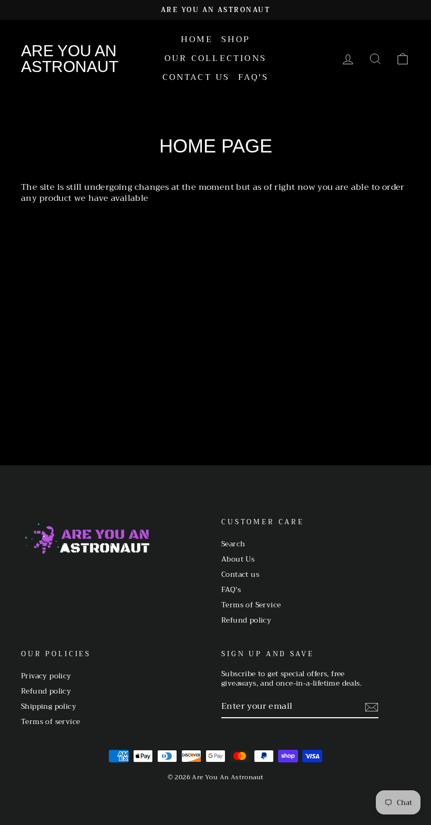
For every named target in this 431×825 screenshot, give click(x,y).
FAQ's (253, 77)
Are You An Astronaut (69, 59)
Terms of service (50, 722)
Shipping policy (48, 706)
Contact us (196, 77)
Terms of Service (251, 605)
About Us (237, 559)
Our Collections (215, 58)
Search (233, 544)
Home (197, 39)
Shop (236, 39)
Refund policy (246, 620)
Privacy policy (46, 676)
